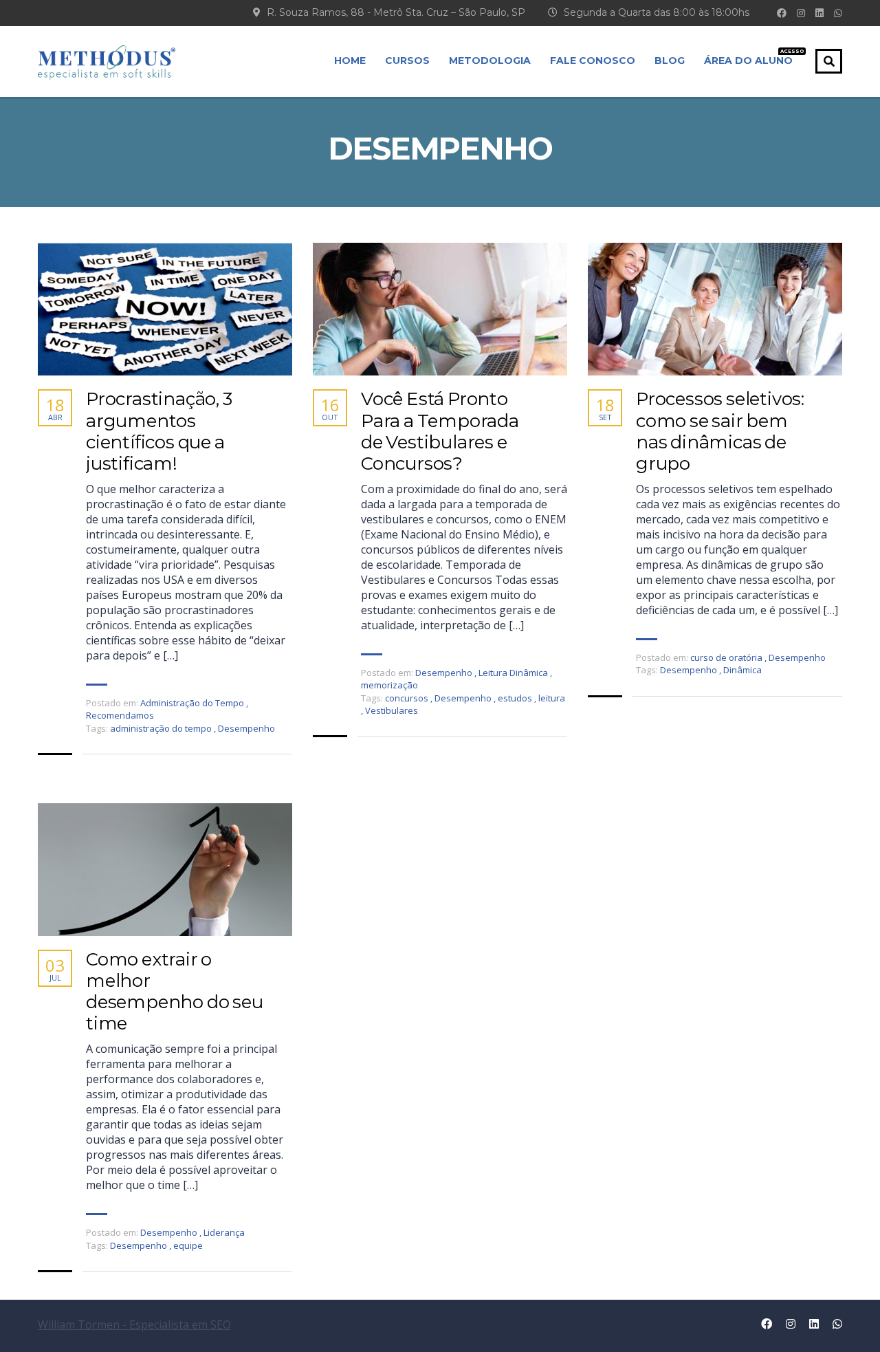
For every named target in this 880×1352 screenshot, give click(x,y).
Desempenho (246, 728)
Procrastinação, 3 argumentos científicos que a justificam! (159, 432)
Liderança (224, 1232)
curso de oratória (726, 657)
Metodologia (490, 60)
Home (350, 60)
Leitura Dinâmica (513, 672)
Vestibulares (391, 710)
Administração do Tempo (192, 703)
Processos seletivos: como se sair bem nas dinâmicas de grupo (720, 432)
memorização (389, 685)
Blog (669, 60)
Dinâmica (742, 670)
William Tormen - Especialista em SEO (134, 1324)
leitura (551, 698)
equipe (188, 1245)
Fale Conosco (592, 60)
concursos (407, 698)
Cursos (407, 60)
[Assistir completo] (165, 309)
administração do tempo (162, 728)
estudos (516, 698)
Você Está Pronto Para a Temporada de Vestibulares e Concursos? (440, 432)
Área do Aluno (748, 58)
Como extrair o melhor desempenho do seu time (174, 992)
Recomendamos (120, 715)
